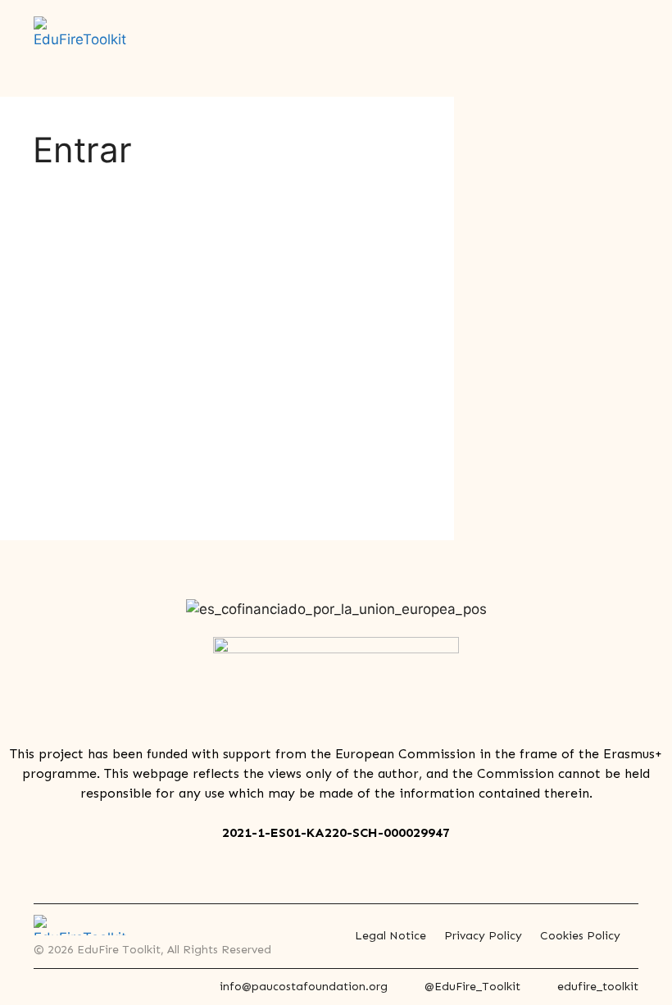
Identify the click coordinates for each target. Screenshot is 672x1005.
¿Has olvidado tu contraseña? (225, 465)
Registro (321, 417)
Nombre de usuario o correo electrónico (159, 227)
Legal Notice (390, 936)
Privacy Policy (483, 936)
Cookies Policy (580, 936)
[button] (626, 40)
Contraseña (76, 298)
